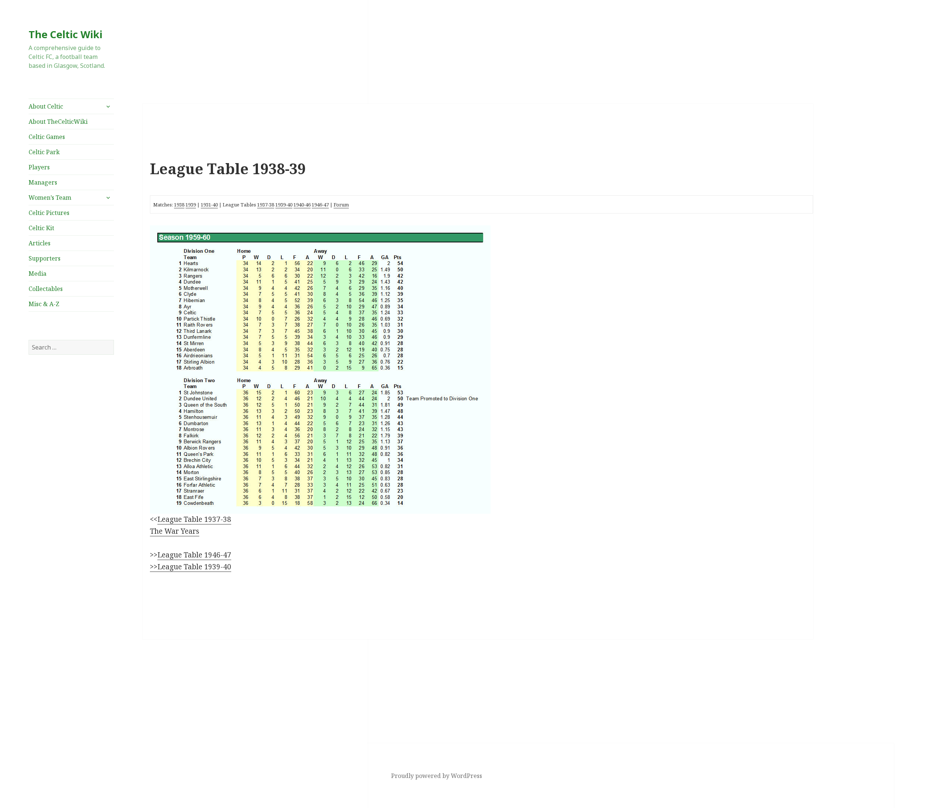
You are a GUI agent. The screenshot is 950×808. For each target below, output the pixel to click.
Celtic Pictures (49, 213)
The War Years (174, 531)
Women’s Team (50, 197)
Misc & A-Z (44, 304)
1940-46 (302, 204)
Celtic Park (44, 152)
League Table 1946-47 (194, 555)
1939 (191, 204)
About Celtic (46, 106)
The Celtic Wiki (65, 34)
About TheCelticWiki (58, 121)
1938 (179, 204)
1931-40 (209, 204)
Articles (39, 243)
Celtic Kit (41, 228)
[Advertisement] (71, 435)
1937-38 (265, 204)
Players (39, 167)
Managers (43, 182)
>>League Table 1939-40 (190, 567)
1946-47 (320, 204)
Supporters (44, 258)
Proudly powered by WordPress (436, 776)
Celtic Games (47, 137)
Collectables (46, 289)
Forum (341, 204)
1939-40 (283, 204)
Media (37, 273)
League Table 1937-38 (194, 519)
